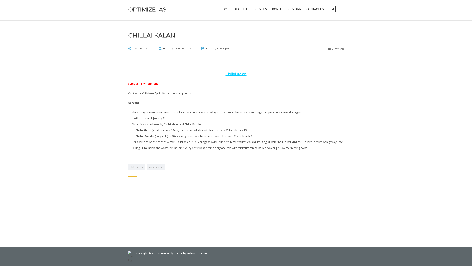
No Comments (336, 48)
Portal (277, 9)
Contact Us (315, 9)
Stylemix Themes (197, 253)
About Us (241, 9)
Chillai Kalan (137, 167)
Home (224, 9)
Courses (260, 9)
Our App (294, 9)
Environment (156, 167)
